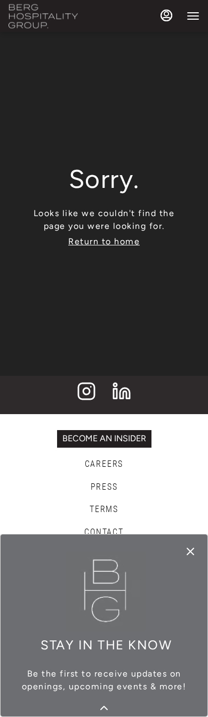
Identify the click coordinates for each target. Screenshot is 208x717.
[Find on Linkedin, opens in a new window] (121, 394)
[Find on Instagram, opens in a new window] (86, 394)
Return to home (104, 241)
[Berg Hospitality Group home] (43, 16)
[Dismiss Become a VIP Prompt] (190, 551)
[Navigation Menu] (193, 16)
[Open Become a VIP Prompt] (104, 708)
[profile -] (166, 15)
